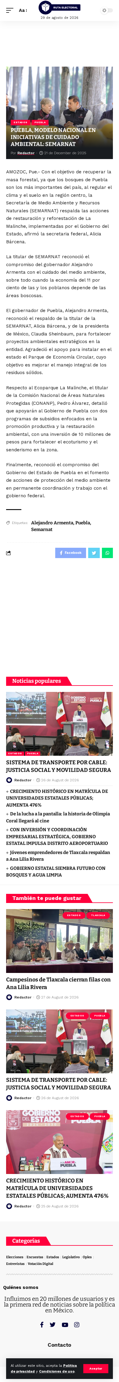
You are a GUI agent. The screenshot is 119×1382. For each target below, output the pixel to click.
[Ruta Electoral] (59, 7)
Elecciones (14, 1257)
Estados (20, 122)
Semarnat (41, 529)
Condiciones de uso (56, 1371)
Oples (87, 1257)
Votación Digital (40, 1264)
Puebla (39, 122)
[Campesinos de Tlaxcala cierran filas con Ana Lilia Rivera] (59, 941)
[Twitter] (53, 1324)
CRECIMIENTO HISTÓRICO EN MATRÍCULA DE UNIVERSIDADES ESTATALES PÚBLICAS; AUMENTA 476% (57, 798)
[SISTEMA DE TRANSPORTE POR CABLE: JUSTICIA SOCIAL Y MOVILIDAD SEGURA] (59, 724)
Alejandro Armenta (52, 523)
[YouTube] (65, 1324)
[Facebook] (42, 1324)
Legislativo (71, 1257)
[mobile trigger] (11, 11)
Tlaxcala (98, 915)
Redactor (25, 153)
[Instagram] (76, 1324)
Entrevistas (15, 1264)
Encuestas (35, 1257)
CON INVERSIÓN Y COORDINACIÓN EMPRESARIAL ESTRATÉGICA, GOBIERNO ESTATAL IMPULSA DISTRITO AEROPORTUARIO (57, 836)
